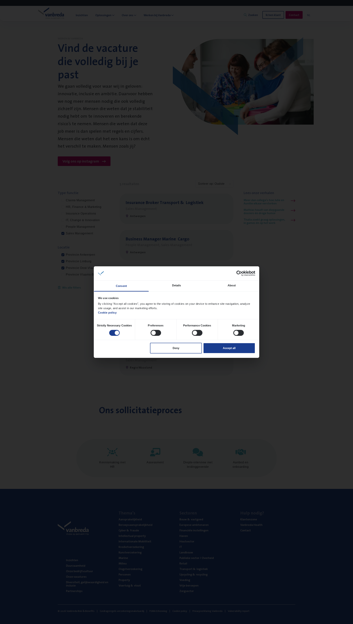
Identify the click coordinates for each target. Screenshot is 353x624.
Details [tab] (176, 285)
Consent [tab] (121, 285)
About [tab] (232, 285)
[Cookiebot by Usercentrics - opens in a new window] (239, 273)
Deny (176, 348)
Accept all (229, 348)
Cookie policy (107, 312)
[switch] (156, 333)
